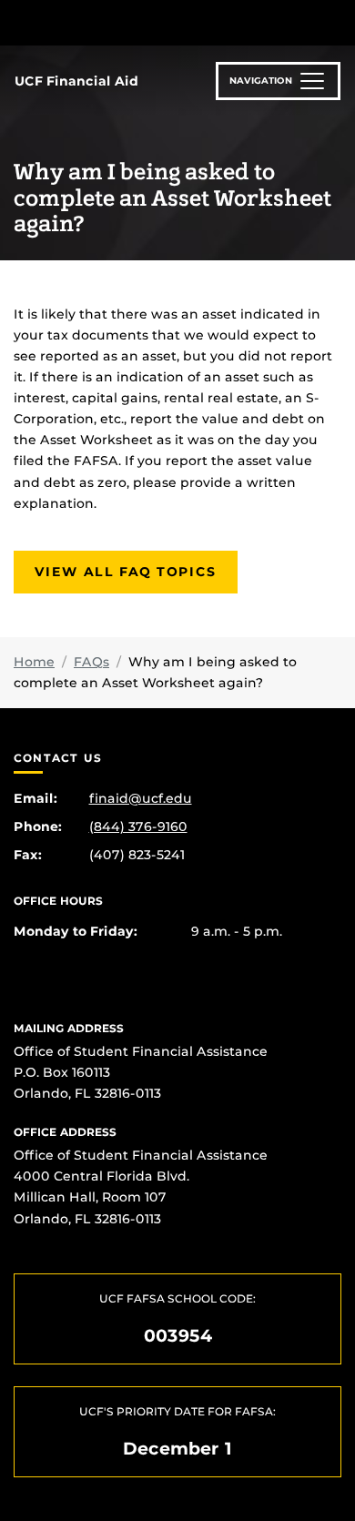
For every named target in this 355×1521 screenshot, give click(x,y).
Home (34, 662)
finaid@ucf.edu (140, 798)
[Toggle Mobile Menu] (336, 21)
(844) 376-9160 (138, 826)
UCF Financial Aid (76, 81)
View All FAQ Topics (126, 571)
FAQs (91, 662)
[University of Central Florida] (138, 22)
